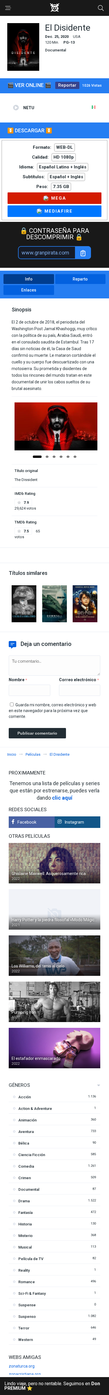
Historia (25, 1224)
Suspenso (27, 1316)
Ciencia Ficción (31, 1155)
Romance (26, 1282)
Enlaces (28, 290)
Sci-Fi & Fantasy (32, 1293)
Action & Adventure (35, 1108)
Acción (24, 1097)
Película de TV (30, 1259)
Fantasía (25, 1212)
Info (29, 279)
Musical (25, 1247)
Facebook (26, 822)
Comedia (26, 1166)
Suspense (27, 1305)
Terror (23, 1328)
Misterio (25, 1236)
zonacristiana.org (25, 1374)
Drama (24, 1201)
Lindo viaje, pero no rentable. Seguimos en (52, 1386)
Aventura (26, 1132)
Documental (55, 50)
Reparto (80, 279)
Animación (27, 1120)
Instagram (74, 822)
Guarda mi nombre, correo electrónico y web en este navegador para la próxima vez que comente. (52, 711)
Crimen (24, 1178)
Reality (24, 1270)
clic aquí (62, 798)
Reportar (67, 85)
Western (25, 1340)
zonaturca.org (22, 1366)
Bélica (23, 1143)
